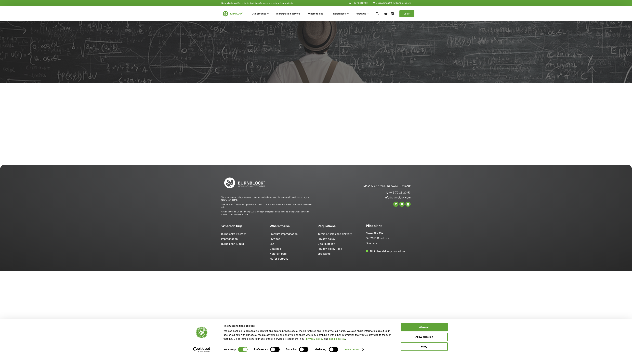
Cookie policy (326, 243)
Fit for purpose (279, 258)
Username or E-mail (292, 96)
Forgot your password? (316, 146)
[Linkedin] (395, 204)
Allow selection (424, 336)
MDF (272, 243)
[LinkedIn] (392, 13)
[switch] (275, 349)
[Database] (408, 204)
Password (286, 112)
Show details (351, 349)
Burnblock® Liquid (232, 243)
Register (335, 136)
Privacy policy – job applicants (330, 251)
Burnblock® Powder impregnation (233, 236)
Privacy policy (326, 238)
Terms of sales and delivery (335, 234)
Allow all (424, 327)
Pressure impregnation (284, 234)
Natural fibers (278, 253)
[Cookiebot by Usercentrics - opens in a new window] (201, 349)
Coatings (275, 248)
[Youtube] (386, 13)
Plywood (275, 238)
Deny (424, 346)
